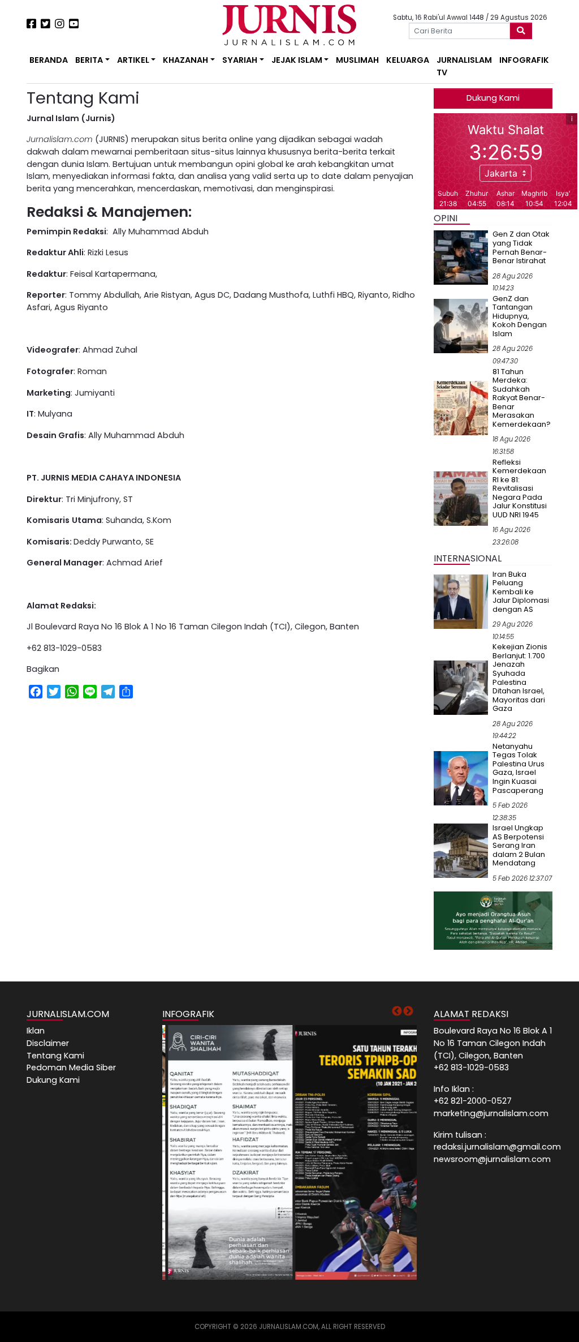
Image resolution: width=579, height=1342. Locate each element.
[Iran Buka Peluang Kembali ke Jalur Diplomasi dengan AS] (461, 601)
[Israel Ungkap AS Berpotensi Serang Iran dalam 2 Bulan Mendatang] (461, 850)
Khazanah (185, 60)
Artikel (133, 60)
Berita (89, 60)
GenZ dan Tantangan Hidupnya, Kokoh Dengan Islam (519, 316)
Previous (397, 1011)
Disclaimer (48, 1043)
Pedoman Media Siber (71, 1067)
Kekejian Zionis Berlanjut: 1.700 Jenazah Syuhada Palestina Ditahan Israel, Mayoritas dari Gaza (519, 677)
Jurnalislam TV (464, 66)
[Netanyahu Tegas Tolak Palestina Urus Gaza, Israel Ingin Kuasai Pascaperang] (461, 777)
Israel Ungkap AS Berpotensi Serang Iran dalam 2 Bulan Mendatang (518, 845)
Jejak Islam (296, 60)
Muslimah (357, 60)
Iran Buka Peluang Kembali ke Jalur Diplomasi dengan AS (520, 592)
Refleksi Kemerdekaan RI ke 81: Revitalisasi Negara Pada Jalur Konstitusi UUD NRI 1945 (519, 488)
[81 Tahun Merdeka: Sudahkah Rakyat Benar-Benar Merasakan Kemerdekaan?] (461, 407)
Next (408, 1011)
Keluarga (407, 60)
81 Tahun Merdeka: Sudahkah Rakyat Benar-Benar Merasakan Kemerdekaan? (521, 398)
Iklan (36, 1030)
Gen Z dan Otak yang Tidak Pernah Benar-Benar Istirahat (521, 247)
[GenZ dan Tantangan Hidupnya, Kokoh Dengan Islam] (461, 325)
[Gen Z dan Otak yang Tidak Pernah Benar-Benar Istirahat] (461, 257)
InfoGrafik (524, 60)
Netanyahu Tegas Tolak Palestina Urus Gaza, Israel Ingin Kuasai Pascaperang (518, 768)
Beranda (48, 60)
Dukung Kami (493, 98)
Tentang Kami (55, 1055)
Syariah (239, 60)
